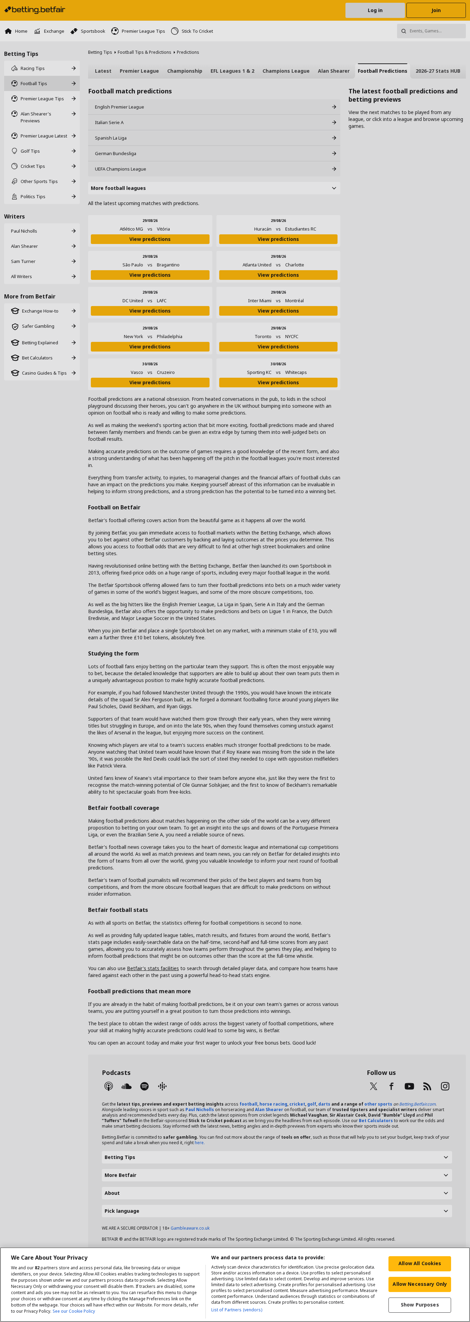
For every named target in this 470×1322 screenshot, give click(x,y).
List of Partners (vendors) (236, 1310)
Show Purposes (420, 1304)
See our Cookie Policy (74, 1311)
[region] (235, 1284)
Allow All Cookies (419, 1263)
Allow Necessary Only (420, 1284)
